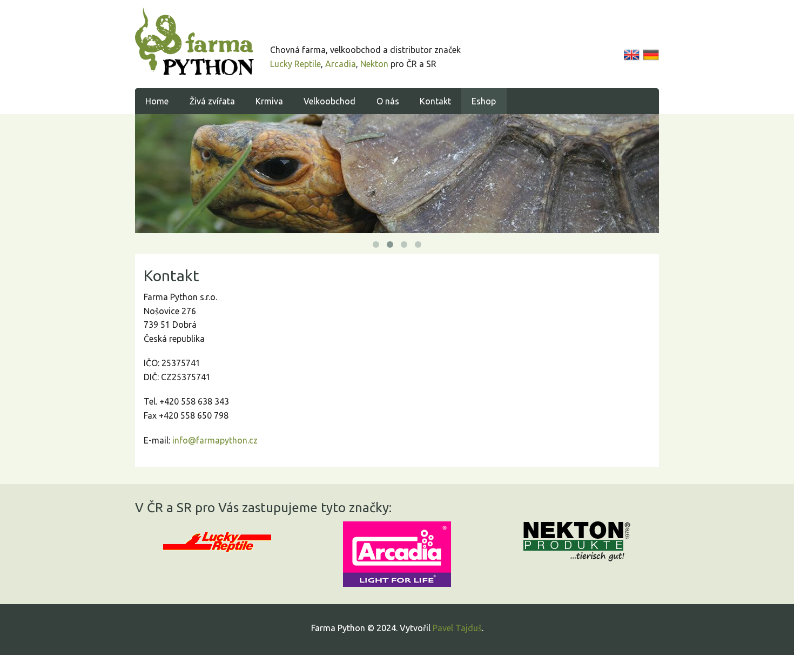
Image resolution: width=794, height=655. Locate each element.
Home (157, 101)
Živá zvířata (212, 101)
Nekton (374, 64)
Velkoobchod (329, 101)
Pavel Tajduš (457, 628)
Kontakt (435, 101)
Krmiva (269, 101)
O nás (387, 101)
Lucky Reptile (295, 64)
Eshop (484, 101)
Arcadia (340, 64)
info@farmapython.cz (215, 440)
